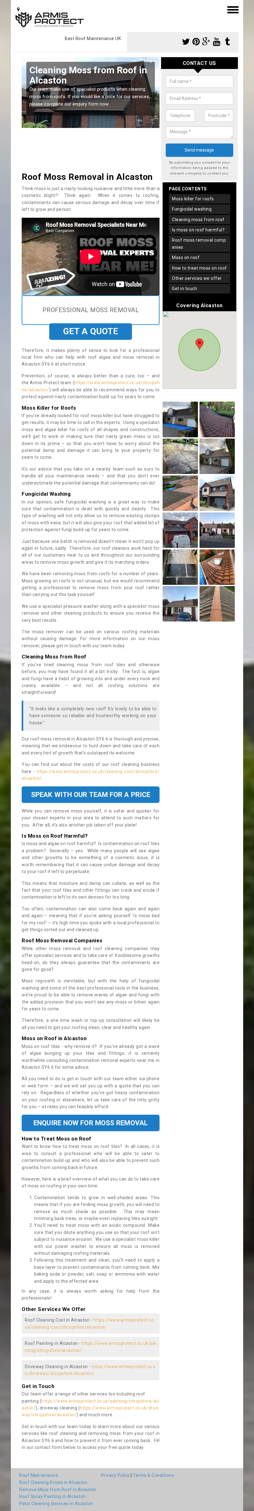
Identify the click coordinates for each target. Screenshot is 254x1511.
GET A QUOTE (90, 331)
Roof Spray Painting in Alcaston (52, 1496)
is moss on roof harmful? (198, 229)
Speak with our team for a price (90, 794)
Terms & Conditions (153, 1475)
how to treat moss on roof (199, 268)
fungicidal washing (192, 209)
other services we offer (197, 278)
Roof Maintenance (38, 1475)
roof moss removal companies (199, 243)
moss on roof (185, 257)
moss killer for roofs (193, 198)
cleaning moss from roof (198, 219)
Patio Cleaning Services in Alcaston (56, 1503)
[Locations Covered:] (18, 9)
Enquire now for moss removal (90, 1123)
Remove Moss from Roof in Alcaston (57, 1489)
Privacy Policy (115, 1475)
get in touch (184, 288)
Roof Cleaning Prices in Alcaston (53, 1482)
